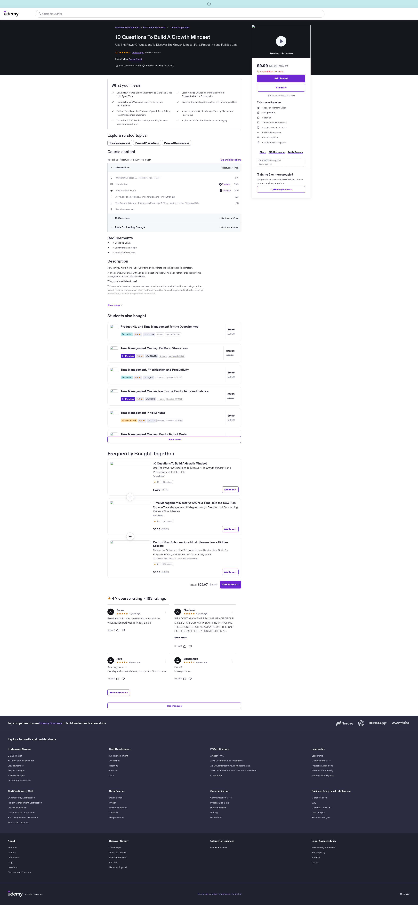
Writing (214, 812)
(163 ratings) (138, 52)
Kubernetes (216, 775)
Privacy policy (318, 852)
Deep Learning (116, 817)
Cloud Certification (17, 807)
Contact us (13, 857)
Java (111, 775)
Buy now (281, 87)
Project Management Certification (25, 802)
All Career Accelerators (19, 780)
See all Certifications (18, 822)
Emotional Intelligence (323, 775)
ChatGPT (113, 812)
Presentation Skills (219, 802)
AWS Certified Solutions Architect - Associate (233, 770)
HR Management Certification (23, 817)
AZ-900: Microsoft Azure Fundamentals (230, 765)
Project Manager (16, 770)
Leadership (317, 755)
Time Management (179, 27)
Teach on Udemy (117, 852)
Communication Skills (221, 797)
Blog (10, 862)
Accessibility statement (323, 847)
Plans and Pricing (117, 857)
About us (12, 847)
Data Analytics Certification (21, 812)
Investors (12, 867)
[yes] (118, 630)
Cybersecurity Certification (21, 797)
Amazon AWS (217, 755)
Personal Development (127, 27)
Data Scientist (15, 755)
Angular (113, 770)
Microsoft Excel (319, 797)
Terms (315, 862)
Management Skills (321, 760)
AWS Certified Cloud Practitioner (226, 760)
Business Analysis (321, 817)
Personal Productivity (154, 27)
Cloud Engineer (16, 765)
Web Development (118, 755)
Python (112, 802)
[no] (123, 630)
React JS (113, 765)
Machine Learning (118, 807)
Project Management (322, 765)
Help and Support (118, 867)
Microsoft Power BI (321, 807)
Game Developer (16, 775)
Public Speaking (218, 807)
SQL (314, 802)
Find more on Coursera (19, 872)
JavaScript (114, 760)
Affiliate (113, 862)
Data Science (115, 797)
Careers (12, 852)
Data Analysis (318, 812)
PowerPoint (216, 817)
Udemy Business (50, 723)
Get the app (115, 847)
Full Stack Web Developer (21, 760)
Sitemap (316, 857)
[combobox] (180, 14)
